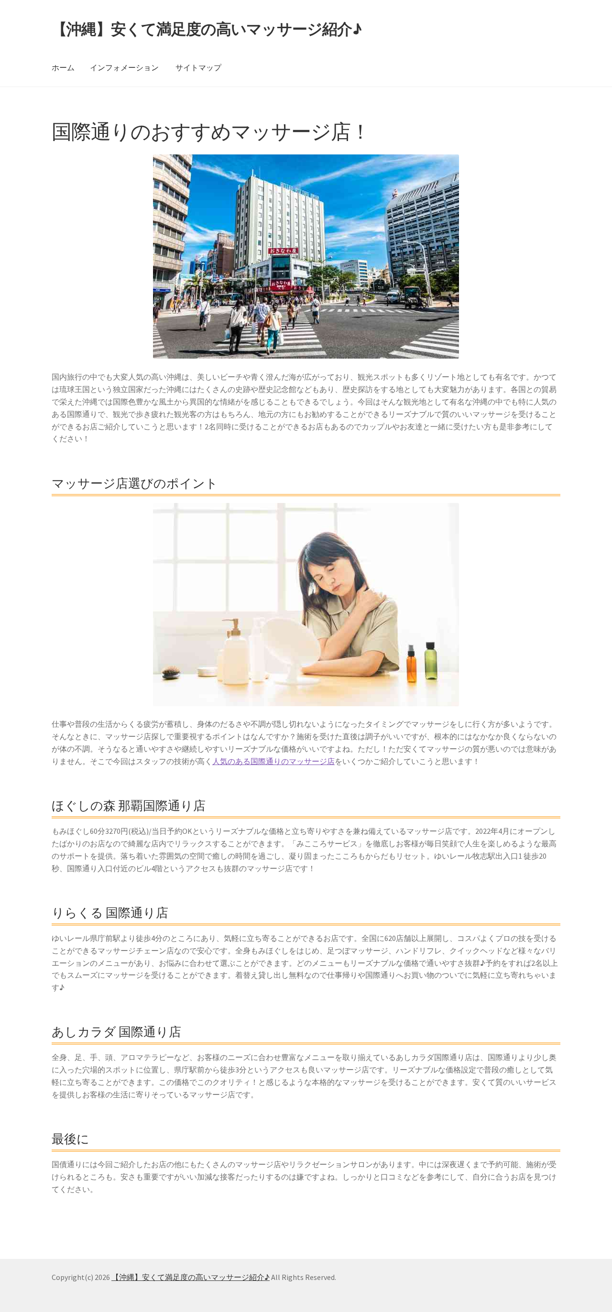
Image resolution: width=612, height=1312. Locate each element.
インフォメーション (124, 67)
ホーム (63, 67)
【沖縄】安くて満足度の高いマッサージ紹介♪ (206, 29)
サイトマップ (198, 67)
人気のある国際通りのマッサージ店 (273, 761)
